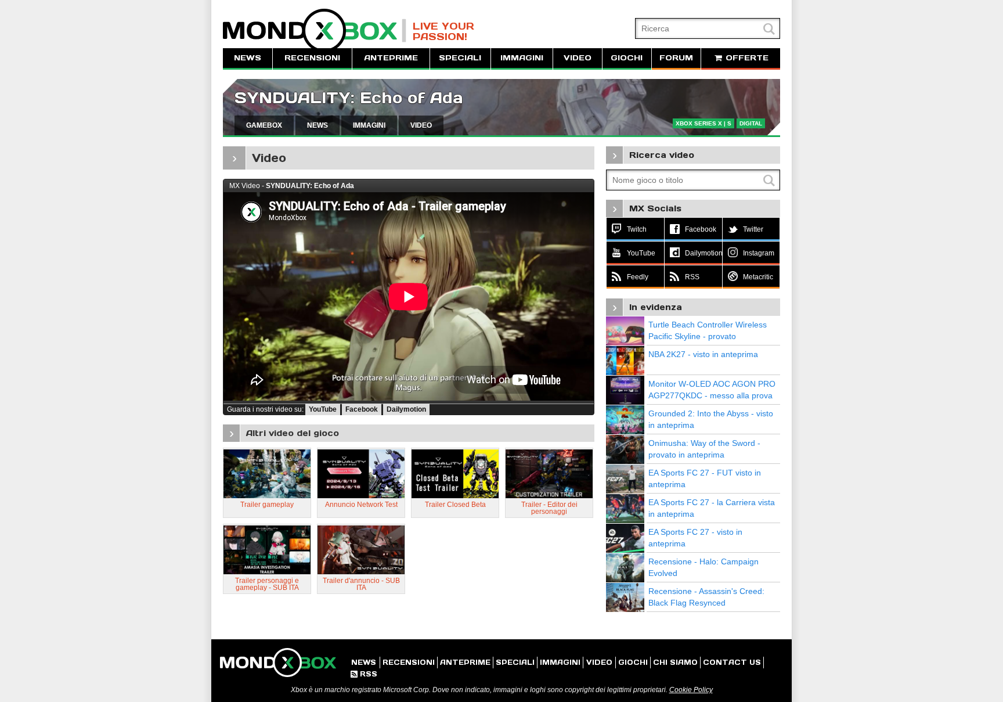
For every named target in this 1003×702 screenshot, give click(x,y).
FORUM (676, 58)
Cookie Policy (691, 690)
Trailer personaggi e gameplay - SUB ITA (267, 584)
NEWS (247, 58)
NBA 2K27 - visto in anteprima (703, 354)
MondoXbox (314, 30)
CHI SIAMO (675, 662)
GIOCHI (627, 58)
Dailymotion (406, 409)
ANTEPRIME (391, 58)
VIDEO (577, 58)
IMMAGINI (521, 58)
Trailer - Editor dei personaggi (549, 508)
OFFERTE (746, 58)
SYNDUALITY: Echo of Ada (348, 97)
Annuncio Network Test (361, 505)
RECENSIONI (312, 58)
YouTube (323, 409)
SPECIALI (460, 58)
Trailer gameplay (267, 505)
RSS (364, 673)
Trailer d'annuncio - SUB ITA (361, 584)
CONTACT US (732, 662)
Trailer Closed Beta (455, 505)
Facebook (361, 409)
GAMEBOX (264, 125)
